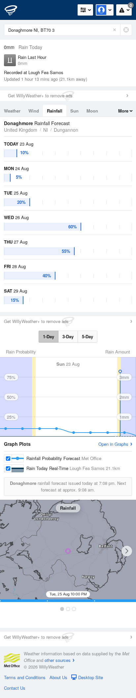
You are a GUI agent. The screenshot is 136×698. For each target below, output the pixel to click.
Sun (74, 111)
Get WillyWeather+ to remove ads (40, 95)
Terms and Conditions (25, 677)
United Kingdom (20, 129)
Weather (12, 111)
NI (45, 129)
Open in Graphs (113, 444)
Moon (92, 111)
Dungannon (66, 129)
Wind (33, 111)
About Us (58, 677)
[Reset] (114, 29)
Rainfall (54, 111)
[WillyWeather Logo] (15, 10)
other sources (58, 660)
